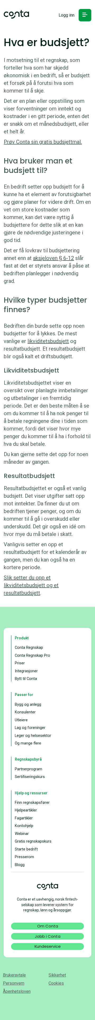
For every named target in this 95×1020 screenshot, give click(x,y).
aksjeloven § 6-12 (53, 258)
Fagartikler (24, 818)
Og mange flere (28, 743)
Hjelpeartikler (26, 810)
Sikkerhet (57, 975)
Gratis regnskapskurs (33, 841)
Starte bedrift (26, 849)
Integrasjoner (26, 671)
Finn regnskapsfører (32, 802)
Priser (20, 663)
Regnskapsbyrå (28, 759)
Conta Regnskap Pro (32, 655)
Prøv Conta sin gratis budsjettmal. (43, 142)
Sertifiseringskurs (30, 776)
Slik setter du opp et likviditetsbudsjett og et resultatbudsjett (31, 585)
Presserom (24, 856)
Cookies (56, 983)
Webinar (22, 833)
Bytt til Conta (26, 678)
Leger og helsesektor (33, 735)
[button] (85, 15)
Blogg (20, 864)
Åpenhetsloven (17, 991)
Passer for (24, 695)
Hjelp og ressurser (31, 793)
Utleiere (21, 720)
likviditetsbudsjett (48, 341)
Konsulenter (25, 712)
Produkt (21, 638)
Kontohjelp (24, 825)
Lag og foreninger (30, 727)
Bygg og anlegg (28, 704)
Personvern (13, 983)
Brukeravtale (14, 975)
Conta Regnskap (29, 647)
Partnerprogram (28, 769)
